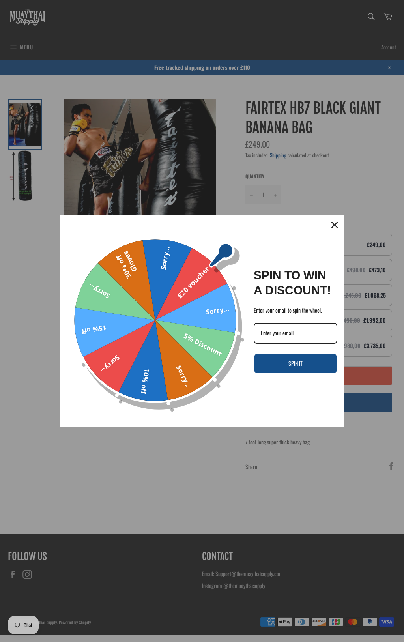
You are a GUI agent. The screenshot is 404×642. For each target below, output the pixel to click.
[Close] (334, 224)
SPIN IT (295, 363)
